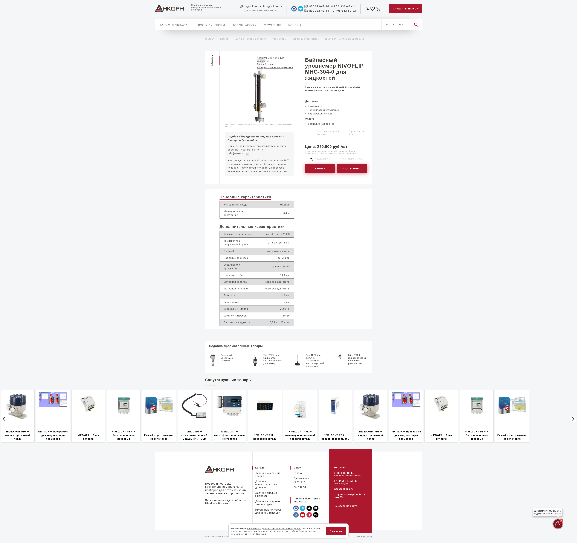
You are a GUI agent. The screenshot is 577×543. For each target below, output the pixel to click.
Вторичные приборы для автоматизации (268, 511)
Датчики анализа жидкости (266, 494)
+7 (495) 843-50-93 (345, 481)
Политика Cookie (364, 537)
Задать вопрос (352, 168)
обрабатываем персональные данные (282, 529)
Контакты (295, 24)
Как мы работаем (245, 24)
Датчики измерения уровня (267, 475)
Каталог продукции (173, 24)
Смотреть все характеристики (275, 67)
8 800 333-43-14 (344, 473)
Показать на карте (345, 506)
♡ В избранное (350, 159)
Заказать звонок (405, 8)
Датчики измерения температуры (267, 503)
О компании (272, 24)
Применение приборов (210, 24)
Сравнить (322, 159)
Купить (320, 168)
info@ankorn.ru (237, 153)
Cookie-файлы (254, 529)
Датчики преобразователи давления (266, 484)
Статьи (298, 473)
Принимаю (336, 531)
